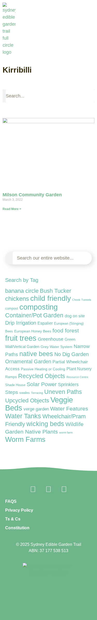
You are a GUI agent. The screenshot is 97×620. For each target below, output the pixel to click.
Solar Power (42, 384)
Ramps (11, 377)
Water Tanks (23, 416)
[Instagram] (49, 489)
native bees (36, 353)
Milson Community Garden (32, 194)
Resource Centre (77, 377)
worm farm (66, 432)
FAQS (11, 501)
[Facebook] (33, 489)
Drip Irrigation (20, 323)
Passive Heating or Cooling (43, 369)
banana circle (22, 291)
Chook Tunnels (81, 299)
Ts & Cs (12, 519)
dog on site (75, 316)
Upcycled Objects (27, 400)
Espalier (45, 323)
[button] (92, 52)
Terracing (37, 392)
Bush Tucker (55, 291)
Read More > (12, 209)
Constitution (17, 528)
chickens (17, 298)
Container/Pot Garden (34, 315)
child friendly (50, 298)
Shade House (15, 385)
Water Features (69, 409)
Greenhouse (50, 339)
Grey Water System (56, 347)
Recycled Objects (41, 376)
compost (11, 308)
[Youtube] (64, 489)
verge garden (36, 409)
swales (24, 393)
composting (38, 307)
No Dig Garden (71, 354)
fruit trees (20, 338)
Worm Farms (25, 439)
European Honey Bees (32, 331)
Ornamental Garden (28, 361)
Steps (11, 392)
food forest (66, 330)
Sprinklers (68, 384)
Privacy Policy (19, 510)
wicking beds (45, 423)
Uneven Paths (63, 391)
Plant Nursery (79, 369)
